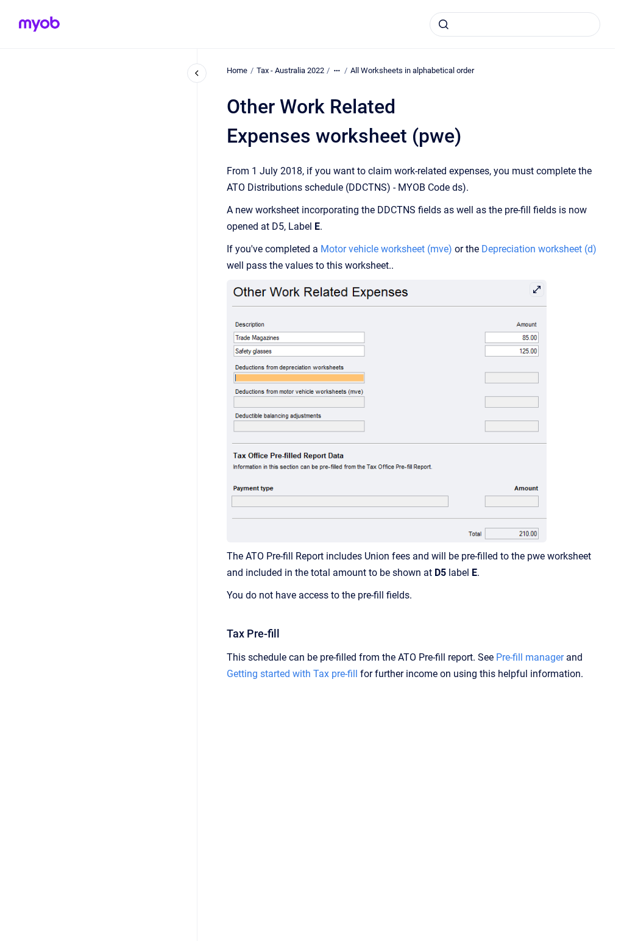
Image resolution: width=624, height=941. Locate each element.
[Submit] (443, 24)
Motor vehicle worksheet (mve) (386, 249)
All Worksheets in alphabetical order (412, 70)
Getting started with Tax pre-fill (292, 674)
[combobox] (515, 24)
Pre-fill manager (530, 657)
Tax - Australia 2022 (290, 70)
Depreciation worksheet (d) (539, 249)
